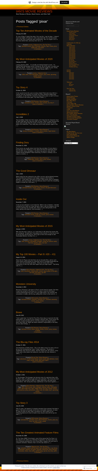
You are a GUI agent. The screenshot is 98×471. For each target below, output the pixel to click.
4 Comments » (38, 49)
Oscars (69, 71)
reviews (45, 102)
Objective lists (35, 446)
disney (25, 131)
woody (44, 421)
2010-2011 (71, 73)
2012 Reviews (35, 327)
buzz (36, 419)
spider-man (34, 47)
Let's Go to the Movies (73, 110)
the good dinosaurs (51, 187)
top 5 (50, 390)
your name (41, 47)
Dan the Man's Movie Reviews (75, 105)
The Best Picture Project (73, 116)
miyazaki (39, 449)
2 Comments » (38, 216)
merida (42, 329)
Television (69, 82)
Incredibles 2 (22, 114)
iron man (45, 388)
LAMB (68, 109)
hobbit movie (38, 388)
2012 (23, 387)
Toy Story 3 (21, 403)
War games (71, 39)
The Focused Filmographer (74, 118)
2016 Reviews (35, 158)
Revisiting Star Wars (73, 66)
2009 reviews (72, 48)
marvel (50, 388)
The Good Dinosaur (26, 171)
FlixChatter (70, 108)
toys (40, 421)
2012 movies (28, 387)
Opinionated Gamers (72, 112)
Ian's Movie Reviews (34, 11)
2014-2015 (71, 77)
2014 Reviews (72, 53)
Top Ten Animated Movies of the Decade (36, 30)
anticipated (33, 241)
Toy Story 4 (21, 87)
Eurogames (71, 36)
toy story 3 (35, 421)
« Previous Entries (22, 26)
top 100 (44, 272)
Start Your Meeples (72, 115)
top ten (45, 451)
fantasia (28, 449)
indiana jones (34, 271)
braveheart (27, 271)
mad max (30, 243)
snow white (32, 451)
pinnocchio (45, 449)
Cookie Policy (56, 467)
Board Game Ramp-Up (73, 136)
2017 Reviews (72, 56)
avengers (39, 241)
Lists (70, 83)
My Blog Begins (71, 131)
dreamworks (21, 449)
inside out (37, 214)
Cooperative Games (73, 35)
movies (31, 44)
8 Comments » (38, 244)
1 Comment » (38, 302)
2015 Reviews (35, 186)
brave (33, 329)
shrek (26, 451)
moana (51, 46)
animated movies (26, 46)
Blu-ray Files (34, 357)
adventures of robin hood (27, 359)
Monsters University (26, 284)
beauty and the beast (33, 448)
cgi (52, 448)
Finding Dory (22, 142)
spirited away (39, 451)
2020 (23, 74)
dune (27, 74)
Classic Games (72, 34)
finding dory (31, 159)
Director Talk (71, 62)
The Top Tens (46, 44)
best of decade (36, 46)
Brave (19, 312)
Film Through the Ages (74, 64)
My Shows (71, 84)
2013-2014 (71, 76)
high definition (50, 359)
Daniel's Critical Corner (73, 106)
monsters (34, 299)
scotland (37, 330)
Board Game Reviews (73, 31)
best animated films (45, 448)
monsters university (51, 299)
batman (44, 387)
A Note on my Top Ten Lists (74, 133)
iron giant (33, 449)
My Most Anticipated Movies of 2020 (34, 59)
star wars (44, 243)
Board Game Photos (72, 96)
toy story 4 (51, 102)
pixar (55, 46)
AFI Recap (71, 59)
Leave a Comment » (38, 104)
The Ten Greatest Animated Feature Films (37, 432)
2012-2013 (71, 75)
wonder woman (37, 76)
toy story (50, 451)
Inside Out (21, 199)
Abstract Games (72, 32)
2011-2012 (71, 74)
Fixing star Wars (72, 65)
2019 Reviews (35, 101)
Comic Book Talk (71, 103)
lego (47, 46)
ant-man (27, 241)
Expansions (71, 37)
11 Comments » (38, 393)
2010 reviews (34, 418)
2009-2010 (71, 72)
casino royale (42, 359)
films (32, 388)
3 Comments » (38, 77)
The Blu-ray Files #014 (27, 342)
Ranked (71, 85)
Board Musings (71, 97)
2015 (23, 241)
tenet (48, 74)
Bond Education (72, 61)
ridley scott (39, 390)
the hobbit (45, 390)
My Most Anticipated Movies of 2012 (34, 372)
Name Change (71, 137)
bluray (36, 359)
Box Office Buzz (71, 100)
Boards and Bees (71, 99)
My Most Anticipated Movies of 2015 (34, 226)
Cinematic (69, 102)
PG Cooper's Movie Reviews (74, 113)
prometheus (32, 390)
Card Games (72, 33)
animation (31, 419)
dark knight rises (26, 388)
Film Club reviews (73, 63)
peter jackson (21, 390)
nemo (41, 159)
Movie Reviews (44, 101)
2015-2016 (71, 79)
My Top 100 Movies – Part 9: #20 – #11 (36, 254)
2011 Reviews (72, 50)
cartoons (43, 46)
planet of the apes (52, 271)
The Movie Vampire (72, 119)
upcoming (53, 74)
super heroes (51, 131)
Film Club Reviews (72, 134)
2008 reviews (72, 46)
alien (22, 271)
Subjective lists (37, 44)
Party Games (72, 38)
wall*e (46, 360)
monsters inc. (41, 299)
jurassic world (53, 241)
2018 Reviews (35, 129)
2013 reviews (34, 298)
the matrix (38, 272)
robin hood (41, 360)
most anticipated (33, 74)
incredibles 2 (30, 131)
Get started (64, 2)
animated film (24, 419)
